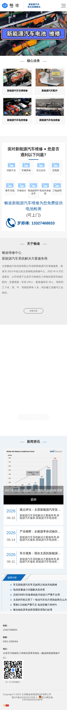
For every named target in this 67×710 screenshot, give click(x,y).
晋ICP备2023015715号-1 (25, 697)
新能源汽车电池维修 (49, 120)
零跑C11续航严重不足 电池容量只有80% (35, 604)
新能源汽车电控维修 (17, 120)
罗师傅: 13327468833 (36, 223)
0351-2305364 (10, 641)
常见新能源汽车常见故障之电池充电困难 (35, 584)
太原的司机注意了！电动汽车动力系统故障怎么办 (40, 599)
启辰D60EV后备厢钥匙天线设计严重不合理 (36, 594)
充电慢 (55, 170)
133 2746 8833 (33, 409)
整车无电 (9, 190)
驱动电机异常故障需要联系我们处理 (32, 609)
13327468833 (10, 629)
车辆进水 (21, 190)
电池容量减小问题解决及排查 (29, 589)
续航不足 (11, 170)
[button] (63, 33)
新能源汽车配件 (50, 90)
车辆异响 (26, 170)
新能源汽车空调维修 (17, 90)
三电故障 (57, 190)
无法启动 (40, 170)
